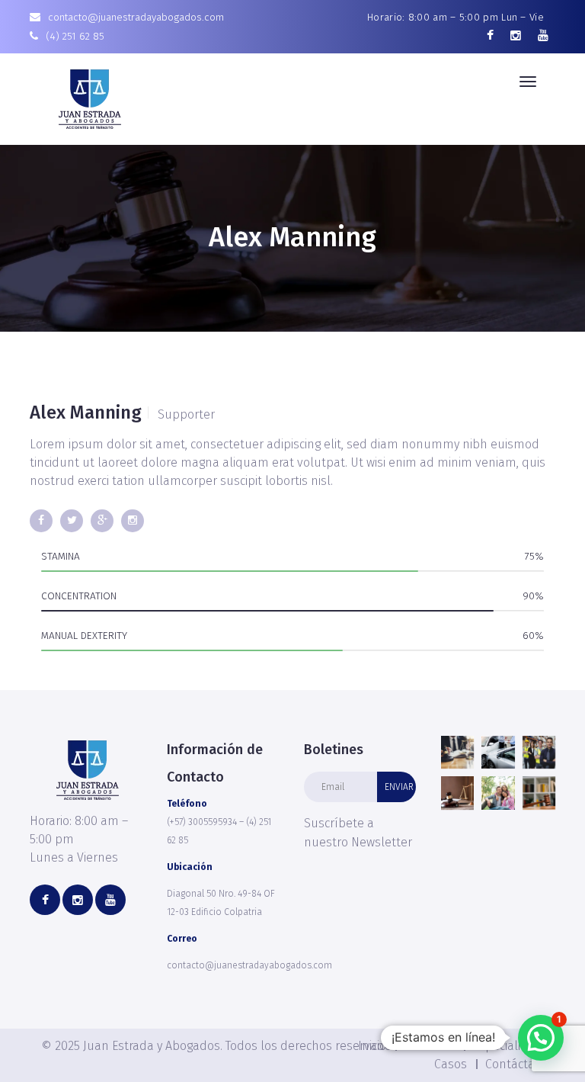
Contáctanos (520, 1064)
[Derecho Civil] (539, 792)
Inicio (372, 1046)
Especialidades (514, 1046)
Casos (450, 1064)
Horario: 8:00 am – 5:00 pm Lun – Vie (455, 17)
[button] (541, 1038)
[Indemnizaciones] (497, 752)
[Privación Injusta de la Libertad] (457, 752)
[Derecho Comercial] (457, 792)
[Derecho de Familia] (497, 792)
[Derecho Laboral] (539, 752)
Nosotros (429, 1046)
